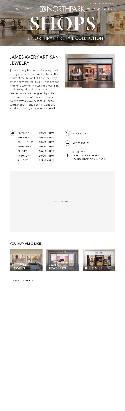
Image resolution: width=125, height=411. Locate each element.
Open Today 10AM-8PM (100, 3)
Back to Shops (23, 280)
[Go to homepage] (62, 8)
